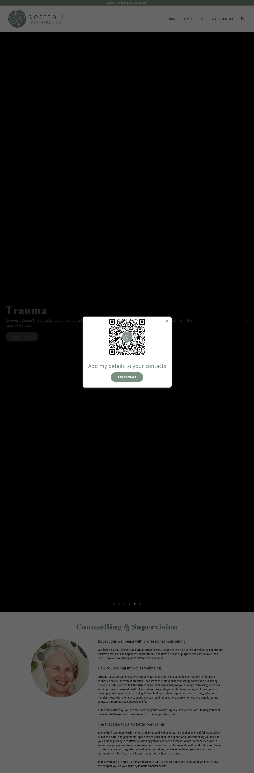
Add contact (127, 377)
